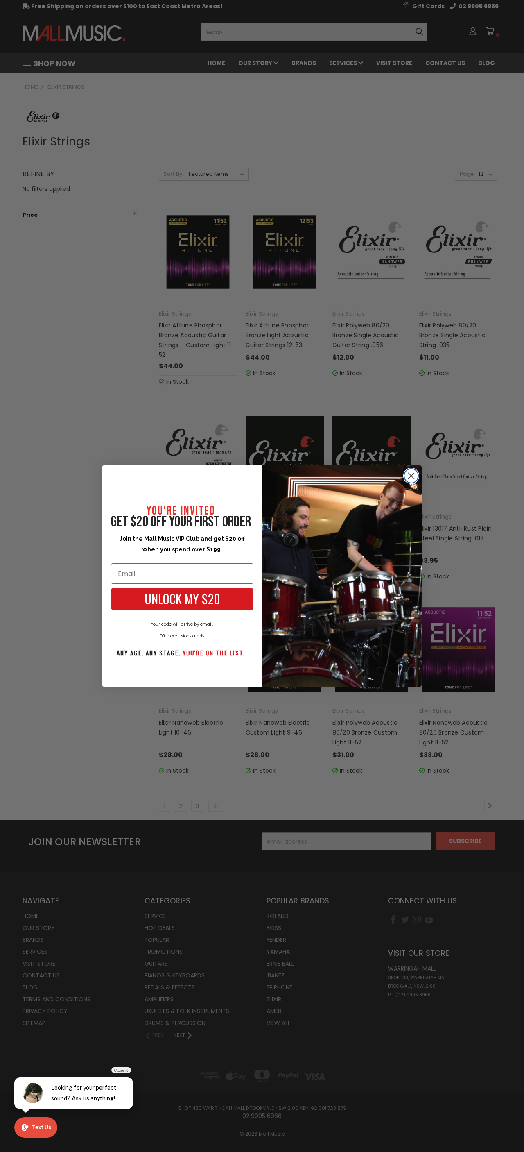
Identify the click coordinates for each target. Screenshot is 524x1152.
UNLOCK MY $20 (182, 599)
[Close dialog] (411, 476)
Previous (502, 1126)
